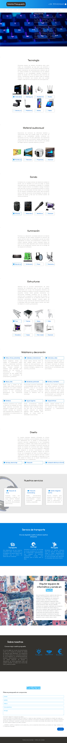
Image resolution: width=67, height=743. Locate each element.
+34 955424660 (56, 4)
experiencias (35, 9)
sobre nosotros (58, 10)
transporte (52, 9)
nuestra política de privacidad (33, 722)
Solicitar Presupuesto (16, 4)
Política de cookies (39, 739)
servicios (46, 9)
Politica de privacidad (28, 739)
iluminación (20, 9)
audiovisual (9, 9)
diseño (41, 9)
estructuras (28, 9)
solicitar (60, 729)
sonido (15, 9)
